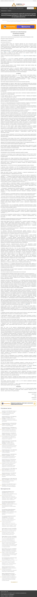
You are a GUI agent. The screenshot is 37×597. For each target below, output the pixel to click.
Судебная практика (12, 8)
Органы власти (4, 10)
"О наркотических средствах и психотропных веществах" (9, 469)
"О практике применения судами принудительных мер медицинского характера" (9, 512)
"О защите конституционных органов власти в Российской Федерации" (9, 485)
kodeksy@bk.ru (11, 594)
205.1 (5, 51)
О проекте (9, 10)
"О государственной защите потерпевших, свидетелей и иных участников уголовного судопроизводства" (9, 429)
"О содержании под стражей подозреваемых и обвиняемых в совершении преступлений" (9, 419)
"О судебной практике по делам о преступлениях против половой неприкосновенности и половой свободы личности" (9, 504)
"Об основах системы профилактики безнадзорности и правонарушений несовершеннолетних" (9, 456)
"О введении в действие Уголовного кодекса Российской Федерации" (9, 475)
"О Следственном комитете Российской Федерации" (9, 424)
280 (9, 51)
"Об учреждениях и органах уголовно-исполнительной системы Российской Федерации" (9, 413)
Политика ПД (11, 595)
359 (13, 51)
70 (9, 58)
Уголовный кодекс (4, 8)
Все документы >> (14, 582)
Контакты (34, 0)
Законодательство (20, 8)
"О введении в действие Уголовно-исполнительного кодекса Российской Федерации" (9, 480)
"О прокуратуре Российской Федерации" (9, 451)
